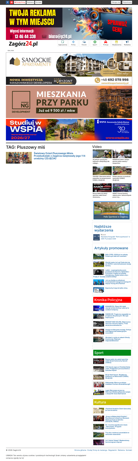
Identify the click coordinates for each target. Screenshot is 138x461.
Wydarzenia (116, 45)
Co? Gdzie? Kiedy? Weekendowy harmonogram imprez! (117, 441)
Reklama (30, 2)
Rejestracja (127, 2)
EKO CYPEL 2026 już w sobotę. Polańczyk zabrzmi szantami (116, 255)
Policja (105, 45)
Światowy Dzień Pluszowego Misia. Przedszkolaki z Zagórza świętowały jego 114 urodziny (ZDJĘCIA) (59, 156)
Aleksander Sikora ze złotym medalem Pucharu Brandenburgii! (117, 383)
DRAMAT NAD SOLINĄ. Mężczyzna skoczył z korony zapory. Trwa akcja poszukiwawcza (117, 323)
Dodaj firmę (20, 2)
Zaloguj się (116, 2)
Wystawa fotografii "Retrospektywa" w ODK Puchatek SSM (115, 237)
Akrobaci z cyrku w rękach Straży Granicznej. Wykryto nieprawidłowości (117, 339)
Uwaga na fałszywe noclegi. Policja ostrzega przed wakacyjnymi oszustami (118, 331)
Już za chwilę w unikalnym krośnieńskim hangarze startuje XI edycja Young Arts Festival (118, 281)
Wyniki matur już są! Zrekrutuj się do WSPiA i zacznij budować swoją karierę (118, 264)
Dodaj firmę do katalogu (97, 450)
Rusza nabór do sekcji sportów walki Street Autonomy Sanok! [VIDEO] (116, 360)
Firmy (73, 45)
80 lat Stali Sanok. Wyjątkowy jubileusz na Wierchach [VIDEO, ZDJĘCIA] (117, 376)
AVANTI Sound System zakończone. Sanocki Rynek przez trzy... (122, 195)
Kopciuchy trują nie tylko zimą (116, 288)
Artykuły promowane (111, 248)
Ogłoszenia (62, 45)
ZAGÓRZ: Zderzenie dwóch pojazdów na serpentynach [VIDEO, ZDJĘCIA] (102, 178)
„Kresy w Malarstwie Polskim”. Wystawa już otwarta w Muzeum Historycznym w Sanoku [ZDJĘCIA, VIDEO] (117, 418)
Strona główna (80, 450)
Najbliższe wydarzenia (103, 228)
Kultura (100, 402)
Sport (95, 45)
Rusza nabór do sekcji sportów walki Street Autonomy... (100, 195)
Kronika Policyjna (108, 300)
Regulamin (112, 450)
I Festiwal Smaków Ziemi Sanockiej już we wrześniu (118, 409)
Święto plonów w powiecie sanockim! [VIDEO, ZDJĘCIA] (121, 178)
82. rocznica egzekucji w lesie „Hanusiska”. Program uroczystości (116, 426)
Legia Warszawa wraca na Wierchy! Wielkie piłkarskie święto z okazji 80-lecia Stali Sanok (117, 392)
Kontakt (38, 2)
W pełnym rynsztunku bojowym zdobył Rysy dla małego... (101, 161)
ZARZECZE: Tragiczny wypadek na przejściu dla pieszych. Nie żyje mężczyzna (118, 315)
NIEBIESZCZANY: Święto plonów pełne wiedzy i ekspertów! (121, 161)
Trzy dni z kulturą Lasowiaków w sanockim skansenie (117, 433)
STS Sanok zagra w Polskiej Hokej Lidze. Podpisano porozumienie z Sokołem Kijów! (117, 368)
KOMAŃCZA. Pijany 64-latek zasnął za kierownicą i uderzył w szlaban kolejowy (117, 308)
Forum (84, 45)
